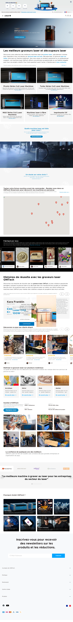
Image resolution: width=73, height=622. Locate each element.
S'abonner (58, 555)
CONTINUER (27, 324)
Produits (4, 596)
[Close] (54, 296)
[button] (68, 16)
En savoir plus (15, 359)
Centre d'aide (6, 589)
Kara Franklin (15, 302)
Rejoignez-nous (11, 410)
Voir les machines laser (36, 136)
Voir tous (63, 65)
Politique (4, 575)
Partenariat (5, 582)
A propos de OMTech (8, 568)
